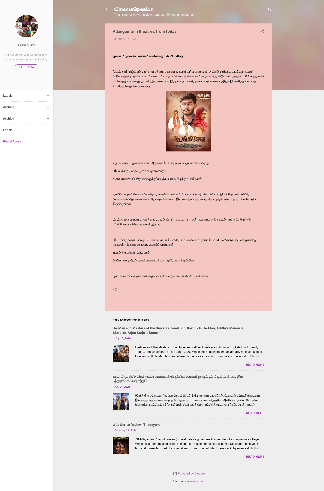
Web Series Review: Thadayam (136, 425)
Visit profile (26, 67)
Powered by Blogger (191, 473)
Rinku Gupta (27, 45)
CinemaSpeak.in (134, 9)
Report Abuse (12, 141)
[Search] (270, 10)
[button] (262, 32)
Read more (255, 364)
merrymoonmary (197, 481)
